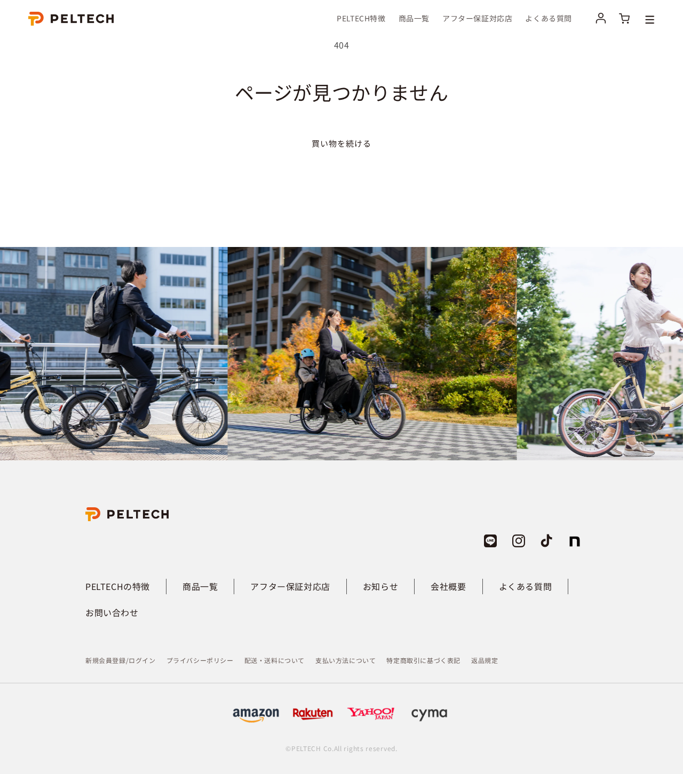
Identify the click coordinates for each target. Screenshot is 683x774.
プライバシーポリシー (200, 660)
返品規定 (484, 660)
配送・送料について (274, 660)
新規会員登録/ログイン (120, 660)
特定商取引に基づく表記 (423, 660)
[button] (641, 18)
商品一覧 (200, 586)
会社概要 (448, 586)
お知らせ (380, 586)
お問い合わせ (112, 612)
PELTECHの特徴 (117, 586)
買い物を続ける (341, 143)
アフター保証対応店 (290, 586)
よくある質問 (525, 586)
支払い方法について (345, 660)
